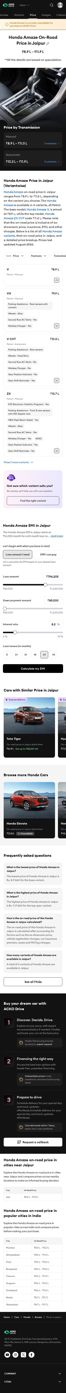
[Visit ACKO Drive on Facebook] (31, 1355)
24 (16, 654)
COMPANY (10, 1373)
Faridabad (11, 1290)
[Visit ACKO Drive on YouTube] (7, 1355)
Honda (26, 1317)
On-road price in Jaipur (19, 744)
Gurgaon (10, 1283)
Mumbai (10, 1247)
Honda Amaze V (38, 209)
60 (44, 654)
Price (33, 15)
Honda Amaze (13, 192)
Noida (9, 1297)
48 (35, 654)
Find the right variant (33, 500)
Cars (16, 1317)
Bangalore (11, 1269)
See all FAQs (33, 982)
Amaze (38, 1317)
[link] (29, 715)
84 (53, 654)
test (8, 1197)
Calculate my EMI (33, 668)
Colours (60, 15)
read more (57, 536)
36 (25, 654)
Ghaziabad (12, 1304)
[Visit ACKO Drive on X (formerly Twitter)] (23, 1355)
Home (7, 1317)
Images (46, 15)
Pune (8, 1262)
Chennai (10, 1276)
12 (7, 654)
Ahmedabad (13, 1254)
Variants (19, 15)
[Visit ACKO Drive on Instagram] (15, 1355)
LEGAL (8, 1381)
